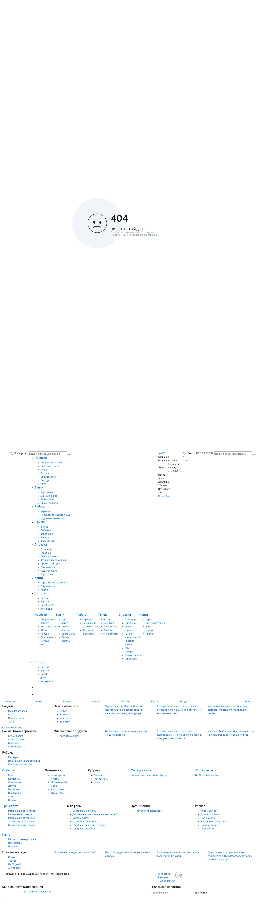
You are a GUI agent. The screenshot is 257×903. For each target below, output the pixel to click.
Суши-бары (58, 792)
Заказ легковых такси (21, 821)
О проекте (164, 873)
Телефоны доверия (83, 828)
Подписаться (200, 892)
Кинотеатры (58, 775)
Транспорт (46, 549)
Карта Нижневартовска (54, 582)
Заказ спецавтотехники (22, 825)
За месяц (65, 714)
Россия (44, 473)
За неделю (66, 718)
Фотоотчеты (47, 540)
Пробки (44, 589)
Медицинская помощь (85, 821)
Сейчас (44, 598)
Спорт (11, 796)
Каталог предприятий (53, 559)
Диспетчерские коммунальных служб (94, 814)
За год (63, 710)
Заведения (46, 533)
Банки (39, 487)
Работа (40, 506)
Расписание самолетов (22, 810)
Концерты (14, 778)
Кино (11, 775)
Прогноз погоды (50, 563)
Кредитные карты (70, 735)
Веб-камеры (47, 567)
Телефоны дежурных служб (88, 825)
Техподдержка (166, 880)
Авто (43, 483)
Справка (41, 544)
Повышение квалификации (56, 514)
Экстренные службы (84, 810)
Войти (248, 701)
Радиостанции (49, 570)
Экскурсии (14, 792)
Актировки (46, 608)
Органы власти (81, 817)
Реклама (163, 877)
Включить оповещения (37, 891)
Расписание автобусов (21, 817)
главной (152, 235)
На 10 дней (46, 605)
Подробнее (164, 496)
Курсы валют (15, 735)
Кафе (54, 785)
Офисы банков (48, 495)
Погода (44, 480)
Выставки (14, 789)
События (45, 530)
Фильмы (45, 537)
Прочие (12, 800)
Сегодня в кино (142, 770)
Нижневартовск (49, 466)
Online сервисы (49, 556)
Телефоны (46, 552)
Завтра (44, 601)
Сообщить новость (13, 727)
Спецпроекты (48, 476)
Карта (39, 578)
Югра (43, 469)
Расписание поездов (20, 814)
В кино (44, 526)
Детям (12, 785)
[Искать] (253, 454)
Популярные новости (52, 462)
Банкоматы (47, 499)
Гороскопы (46, 574)
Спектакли (14, 782)
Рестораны (57, 789)
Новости (41, 458)
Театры (55, 778)
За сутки (65, 721)
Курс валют (47, 492)
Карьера (45, 511)
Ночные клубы (59, 782)
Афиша (40, 522)
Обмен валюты (49, 502)
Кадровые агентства (52, 518)
